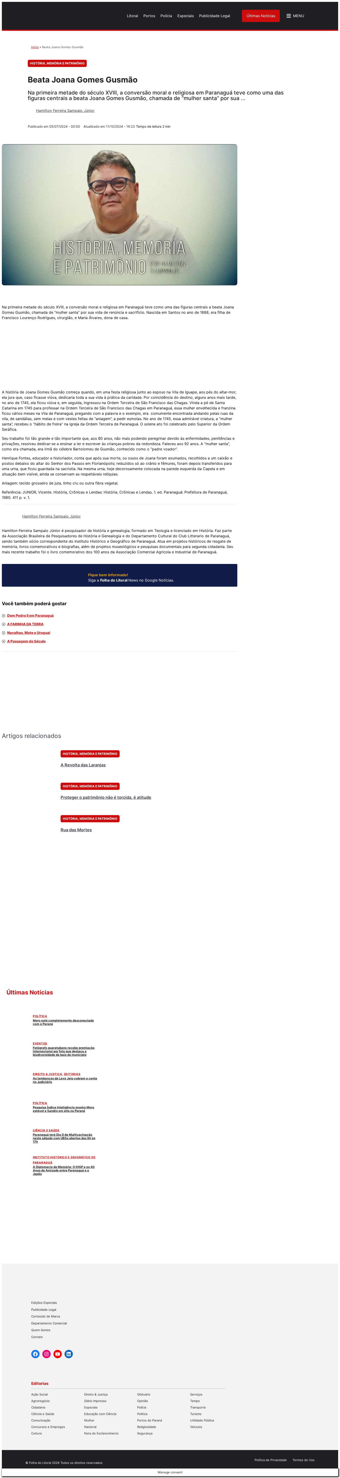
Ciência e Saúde (46, 1130)
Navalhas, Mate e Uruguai (28, 632)
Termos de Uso (304, 1460)
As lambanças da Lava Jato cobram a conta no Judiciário (65, 1080)
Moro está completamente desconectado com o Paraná (63, 1022)
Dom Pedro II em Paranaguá (30, 615)
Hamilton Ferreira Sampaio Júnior (65, 110)
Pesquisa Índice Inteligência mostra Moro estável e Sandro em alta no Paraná (63, 1109)
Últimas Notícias (261, 15)
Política (40, 1016)
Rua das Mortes (76, 829)
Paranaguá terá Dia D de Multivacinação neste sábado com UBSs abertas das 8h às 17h (64, 1138)
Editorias (72, 1074)
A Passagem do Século (26, 641)
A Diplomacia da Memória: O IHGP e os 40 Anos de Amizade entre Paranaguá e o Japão (64, 1170)
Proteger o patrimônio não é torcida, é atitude (106, 797)
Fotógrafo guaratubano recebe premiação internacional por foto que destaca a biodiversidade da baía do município (64, 1051)
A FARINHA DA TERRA (25, 624)
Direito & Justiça (47, 1074)
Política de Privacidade (271, 1460)
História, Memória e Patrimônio (57, 63)
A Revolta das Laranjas (83, 765)
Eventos (40, 1043)
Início (35, 47)
